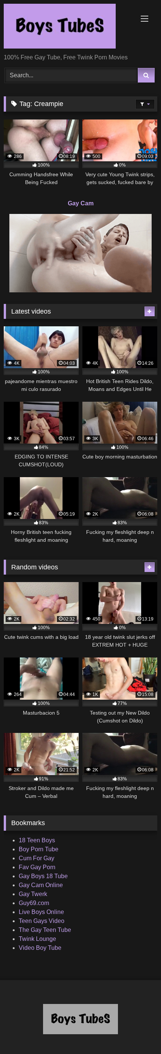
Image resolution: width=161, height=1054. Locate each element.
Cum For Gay (36, 858)
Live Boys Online (41, 912)
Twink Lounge (37, 939)
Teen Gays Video (41, 921)
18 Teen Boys (37, 840)
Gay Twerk (33, 894)
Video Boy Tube (40, 948)
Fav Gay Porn (37, 867)
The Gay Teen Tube (45, 930)
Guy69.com (34, 903)
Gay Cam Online (41, 885)
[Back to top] (138, 1032)
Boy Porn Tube (38, 849)
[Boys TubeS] (66, 27)
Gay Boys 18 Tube (43, 876)
